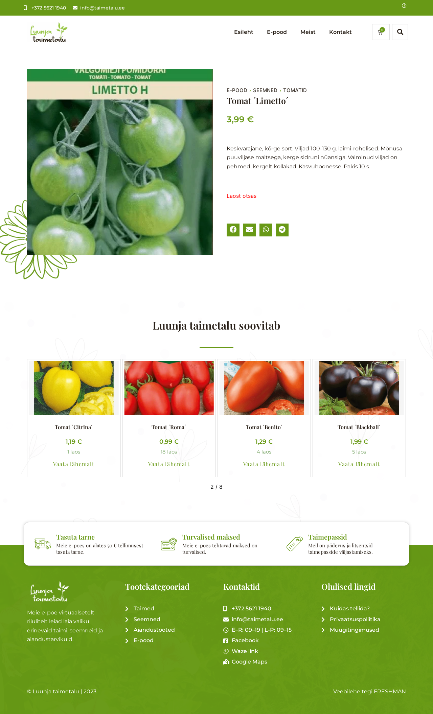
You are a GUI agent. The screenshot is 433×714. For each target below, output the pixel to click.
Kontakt (340, 32)
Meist (308, 32)
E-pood (277, 32)
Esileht (243, 32)
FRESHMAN (390, 691)
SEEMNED (265, 90)
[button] (233, 230)
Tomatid (295, 90)
